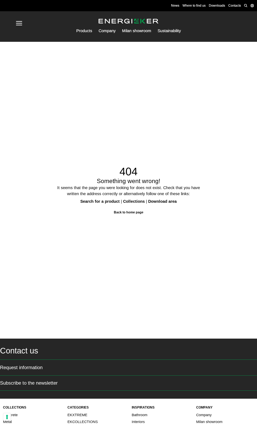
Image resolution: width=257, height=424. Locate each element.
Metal (7, 422)
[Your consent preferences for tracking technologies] (7, 417)
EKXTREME (77, 415)
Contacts (234, 5)
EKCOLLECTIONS (82, 422)
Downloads (217, 5)
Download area (162, 201)
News (175, 5)
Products (84, 31)
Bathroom (139, 415)
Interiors (138, 422)
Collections (134, 201)
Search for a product (100, 201)
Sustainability (169, 31)
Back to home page (128, 212)
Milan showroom (136, 31)
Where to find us (194, 5)
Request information (21, 367)
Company (107, 31)
